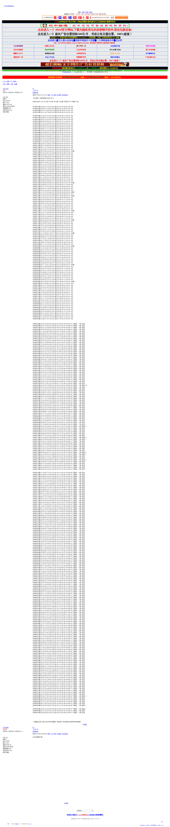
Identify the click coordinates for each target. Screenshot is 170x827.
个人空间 (53, 95)
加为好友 (65, 95)
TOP (162, 821)
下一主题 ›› (13, 81)
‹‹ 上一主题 (5, 81)
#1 (33, 88)
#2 (33, 727)
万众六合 (5, 89)
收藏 (15, 84)
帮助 (90, 12)
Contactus (148, 825)
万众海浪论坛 (66, 72)
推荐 (8, 84)
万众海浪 (5, 727)
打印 (4, 84)
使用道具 (35, 92)
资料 (48, 95)
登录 (87, 12)
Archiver (159, 825)
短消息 (59, 95)
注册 (83, 12)
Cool (30, 823)
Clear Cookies (142, 825)
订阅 (11, 84)
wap (162, 825)
